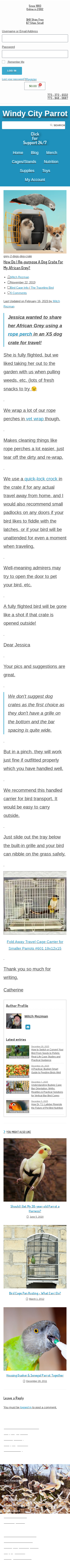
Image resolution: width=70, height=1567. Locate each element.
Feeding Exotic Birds (19, 1076)
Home (18, 152)
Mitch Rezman (19, 277)
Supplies (27, 170)
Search (59, 125)
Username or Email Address (20, 31)
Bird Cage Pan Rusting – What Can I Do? (35, 1293)
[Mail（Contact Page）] (27, 1027)
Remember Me (15, 61)
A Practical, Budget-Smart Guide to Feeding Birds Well (46, 1071)
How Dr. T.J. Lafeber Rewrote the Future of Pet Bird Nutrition (47, 1106)
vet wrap (35, 418)
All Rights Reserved (18, 1558)
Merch (51, 152)
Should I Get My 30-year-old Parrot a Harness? (35, 1208)
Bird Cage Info (19, 287)
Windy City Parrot (35, 113)
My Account (35, 179)
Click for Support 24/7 (35, 138)
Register (31, 79)
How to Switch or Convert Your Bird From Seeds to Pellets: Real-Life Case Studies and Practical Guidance (47, 1055)
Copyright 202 (13, 1552)
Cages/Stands (24, 161)
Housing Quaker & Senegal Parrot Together (35, 1375)
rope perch (20, 334)
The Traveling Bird (42, 287)
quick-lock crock (40, 478)
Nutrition (51, 161)
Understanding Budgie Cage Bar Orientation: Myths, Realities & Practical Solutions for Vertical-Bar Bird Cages (47, 1090)
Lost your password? (13, 79)
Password (8, 47)
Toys (46, 170)
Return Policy (13, 1450)
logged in (26, 1407)
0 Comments (18, 293)
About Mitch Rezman (18, 1541)
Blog (34, 152)
